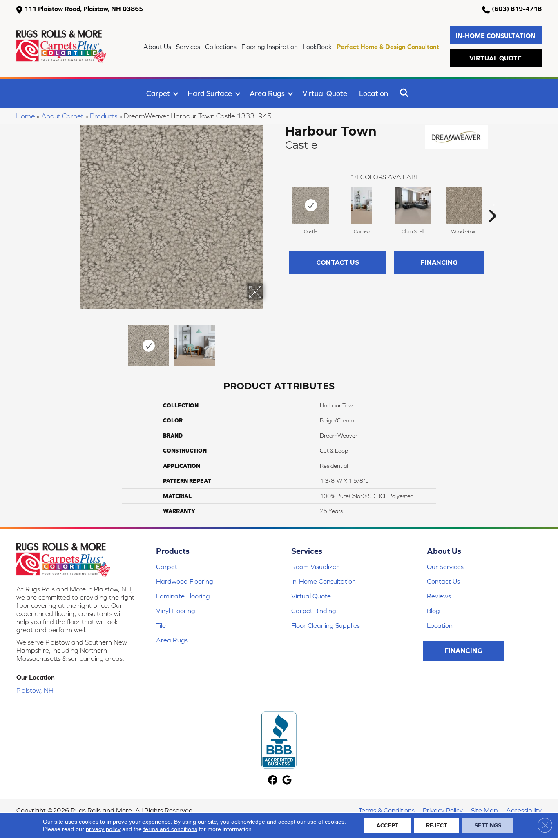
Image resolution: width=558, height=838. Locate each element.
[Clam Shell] (413, 205)
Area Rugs (267, 93)
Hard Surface (209, 93)
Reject (436, 825)
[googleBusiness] (287, 781)
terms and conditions (170, 829)
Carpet (158, 93)
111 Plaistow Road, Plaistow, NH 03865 (83, 8)
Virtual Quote (324, 93)
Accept (387, 825)
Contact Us (337, 262)
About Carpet (62, 116)
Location (373, 93)
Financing (439, 262)
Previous (74, 342)
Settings (488, 825)
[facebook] (273, 781)
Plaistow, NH (35, 690)
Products (103, 116)
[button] (496, 35)
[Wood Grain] (464, 205)
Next (269, 342)
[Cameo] (361, 205)
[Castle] (310, 205)
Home (25, 116)
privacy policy (103, 829)
